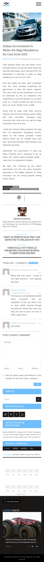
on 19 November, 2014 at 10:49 (25, 323)
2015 (12, 189)
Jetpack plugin (7, 454)
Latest (16, 187)
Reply (39, 272)
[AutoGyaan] (17, 4)
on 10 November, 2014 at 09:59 (28, 270)
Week (15, 448)
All (31, 448)
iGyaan (23, 557)
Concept (8, 546)
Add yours (33, 263)
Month (24, 448)
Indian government (31, 189)
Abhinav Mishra (11, 59)
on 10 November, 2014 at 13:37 (20, 293)
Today (7, 448)
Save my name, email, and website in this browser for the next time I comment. (23, 377)
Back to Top (21, 494)
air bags (19, 189)
